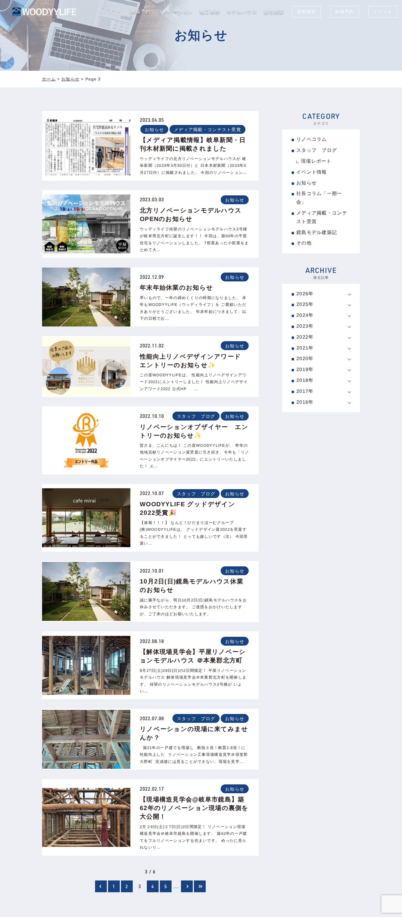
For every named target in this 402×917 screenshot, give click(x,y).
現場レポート (316, 161)
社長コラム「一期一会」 (319, 197)
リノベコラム (311, 139)
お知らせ (70, 79)
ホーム (49, 79)
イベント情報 (311, 171)
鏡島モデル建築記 (316, 232)
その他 (304, 242)
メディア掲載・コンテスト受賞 (207, 129)
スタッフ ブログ (196, 416)
